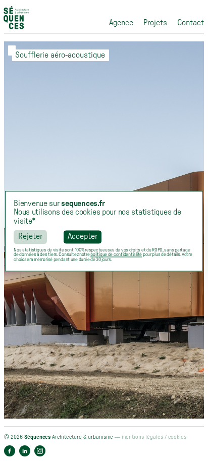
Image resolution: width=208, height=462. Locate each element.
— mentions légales (140, 437)
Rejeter (30, 237)
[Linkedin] (25, 451)
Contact (190, 23)
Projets (155, 23)
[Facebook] (10, 451)
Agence (121, 23)
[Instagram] (40, 451)
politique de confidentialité (116, 255)
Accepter (82, 237)
